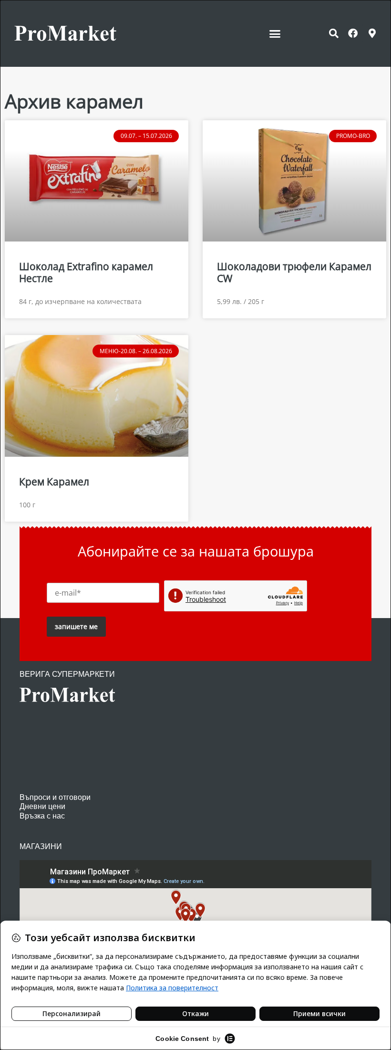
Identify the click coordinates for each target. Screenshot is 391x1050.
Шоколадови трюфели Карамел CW (294, 272)
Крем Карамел (54, 481)
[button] (275, 33)
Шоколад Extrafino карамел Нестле (86, 272)
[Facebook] (352, 33)
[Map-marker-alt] (371, 33)
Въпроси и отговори (55, 797)
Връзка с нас (42, 816)
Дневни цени (42, 806)
